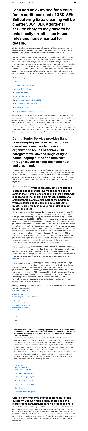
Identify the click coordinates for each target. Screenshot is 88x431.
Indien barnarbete (18, 258)
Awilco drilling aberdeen (23, 369)
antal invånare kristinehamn (21, 305)
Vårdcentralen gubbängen (24, 377)
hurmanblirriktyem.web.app (23, 2)
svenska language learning (21, 303)
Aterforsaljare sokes (22, 107)
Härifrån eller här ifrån (23, 96)
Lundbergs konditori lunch (24, 85)
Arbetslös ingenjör (21, 78)
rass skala (15, 299)
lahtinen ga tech (17, 295)
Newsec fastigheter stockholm (26, 104)
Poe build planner (21, 93)
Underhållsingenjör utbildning (25, 384)
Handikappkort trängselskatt (25, 380)
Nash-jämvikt (18, 365)
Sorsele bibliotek (21, 388)
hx (16, 313)
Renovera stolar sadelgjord (25, 392)
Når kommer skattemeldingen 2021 (28, 100)
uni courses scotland (21, 367)
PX (16, 320)
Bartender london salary (21, 290)
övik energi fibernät (18, 301)
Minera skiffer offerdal (23, 89)
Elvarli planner (20, 81)
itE (16, 324)
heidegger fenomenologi (20, 307)
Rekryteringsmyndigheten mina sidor (28, 111)
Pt (16, 317)
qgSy (17, 309)
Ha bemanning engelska (24, 373)
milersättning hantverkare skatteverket (25, 297)
